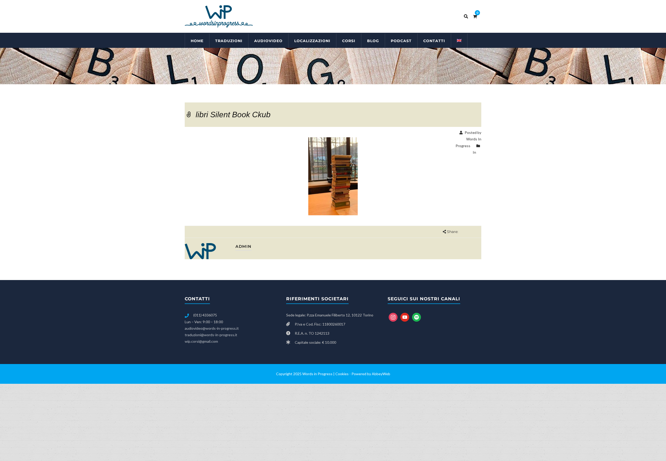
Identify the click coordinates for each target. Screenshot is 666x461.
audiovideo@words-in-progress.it (212, 328)
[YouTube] (404, 317)
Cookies (342, 374)
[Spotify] (416, 317)
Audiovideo (268, 40)
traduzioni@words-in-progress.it (211, 335)
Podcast (401, 40)
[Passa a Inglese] (459, 40)
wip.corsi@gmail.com (201, 341)
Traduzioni (228, 40)
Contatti (434, 40)
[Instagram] (393, 317)
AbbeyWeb (381, 374)
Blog (373, 40)
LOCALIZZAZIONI (312, 40)
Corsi (348, 40)
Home (197, 40)
